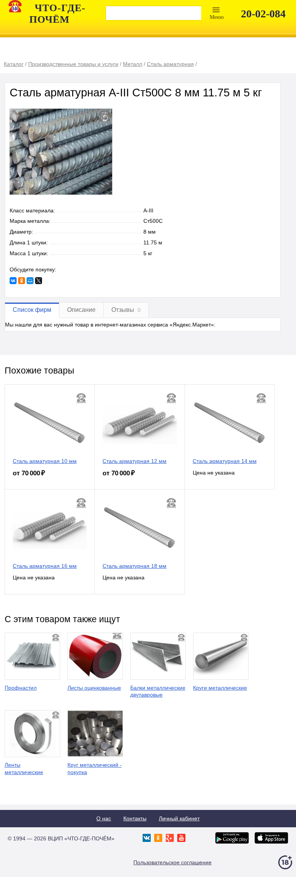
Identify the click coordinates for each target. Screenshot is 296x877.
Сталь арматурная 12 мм (134, 461)
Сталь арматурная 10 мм (45, 461)
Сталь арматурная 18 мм (134, 566)
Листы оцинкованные (94, 688)
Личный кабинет (179, 818)
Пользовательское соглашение (172, 862)
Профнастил (21, 688)
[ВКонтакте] (13, 280)
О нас (103, 818)
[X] (38, 280)
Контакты (134, 818)
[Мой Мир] (30, 280)
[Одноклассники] (21, 280)
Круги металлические (220, 688)
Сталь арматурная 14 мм (225, 461)
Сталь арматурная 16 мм (45, 566)
